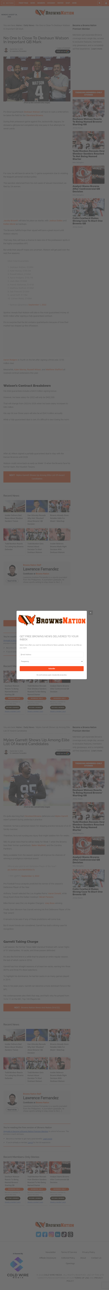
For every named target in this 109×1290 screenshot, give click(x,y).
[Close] (90, 613)
